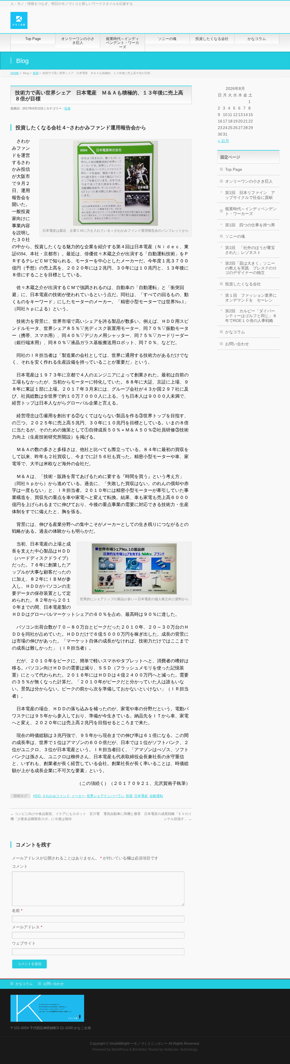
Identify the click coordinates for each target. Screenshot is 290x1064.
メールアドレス (27, 927)
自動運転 (156, 796)
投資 (36, 73)
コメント (20, 866)
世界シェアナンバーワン (105, 796)
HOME (14, 73)
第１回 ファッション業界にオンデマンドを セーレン (251, 297)
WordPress (120, 1050)
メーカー (78, 796)
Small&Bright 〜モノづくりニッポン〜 (138, 1044)
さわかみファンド (56, 796)
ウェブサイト (24, 943)
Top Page (233, 169)
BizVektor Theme (146, 1050)
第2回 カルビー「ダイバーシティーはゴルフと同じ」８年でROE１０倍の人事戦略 (251, 316)
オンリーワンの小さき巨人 (249, 181)
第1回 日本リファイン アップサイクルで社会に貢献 (250, 195)
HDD (37, 796)
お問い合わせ (237, 344)
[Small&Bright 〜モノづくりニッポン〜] (18, 22)
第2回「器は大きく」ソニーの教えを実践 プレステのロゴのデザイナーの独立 (251, 268)
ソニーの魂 (235, 236)
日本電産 (141, 796)
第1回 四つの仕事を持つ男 (250, 225)
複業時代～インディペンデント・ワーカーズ (251, 211)
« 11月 (223, 140)
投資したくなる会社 (243, 284)
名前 (17, 910)
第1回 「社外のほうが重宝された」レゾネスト (250, 250)
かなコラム (235, 332)
